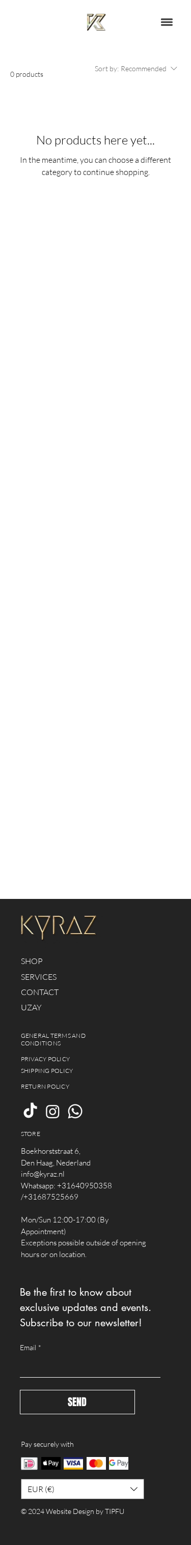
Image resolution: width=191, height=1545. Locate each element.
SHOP (32, 961)
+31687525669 (50, 1197)
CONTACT (40, 992)
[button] (167, 22)
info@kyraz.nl (43, 1174)
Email (30, 1347)
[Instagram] (53, 1111)
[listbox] (83, 1489)
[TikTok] (30, 1111)
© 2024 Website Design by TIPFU (72, 1511)
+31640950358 (84, 1185)
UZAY (31, 1007)
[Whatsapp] (75, 1111)
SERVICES (39, 977)
